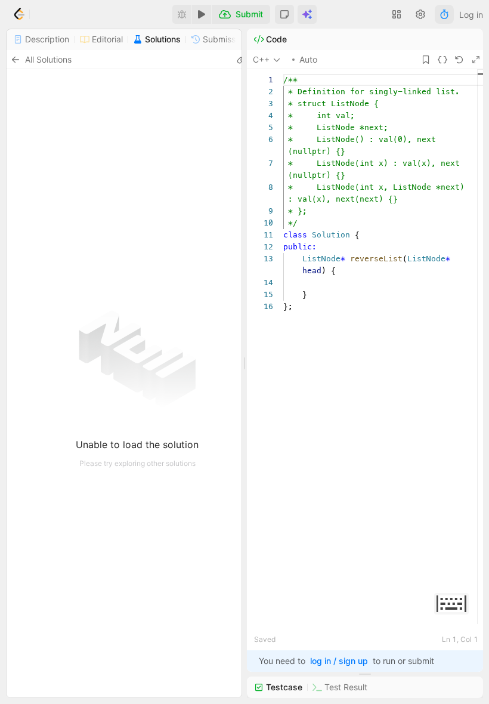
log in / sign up (339, 661)
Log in (471, 15)
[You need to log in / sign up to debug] (181, 14)
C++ (261, 59)
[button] (284, 14)
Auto (308, 59)
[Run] (201, 14)
